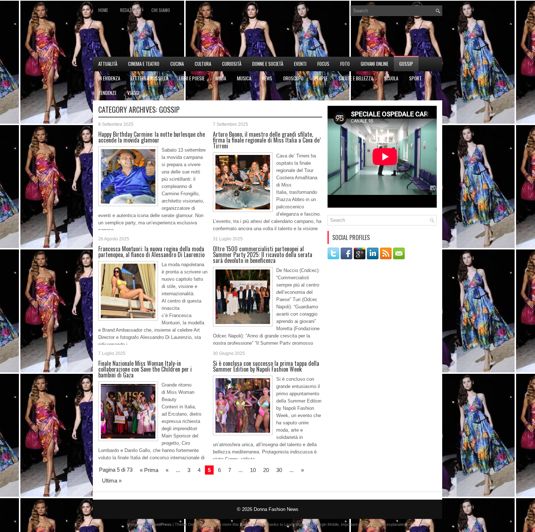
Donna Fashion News (276, 509)
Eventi (300, 63)
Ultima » (112, 480)
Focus (323, 63)
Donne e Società (267, 63)
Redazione (129, 10)
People (321, 78)
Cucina (177, 63)
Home (103, 10)
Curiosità (231, 63)
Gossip (406, 63)
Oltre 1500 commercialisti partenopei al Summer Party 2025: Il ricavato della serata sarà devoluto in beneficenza (262, 254)
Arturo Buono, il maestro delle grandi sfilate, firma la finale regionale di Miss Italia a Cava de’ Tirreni (267, 140)
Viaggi (133, 92)
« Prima (149, 470)
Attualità (107, 63)
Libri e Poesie (192, 78)
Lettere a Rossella (149, 78)
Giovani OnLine (374, 63)
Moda (220, 78)
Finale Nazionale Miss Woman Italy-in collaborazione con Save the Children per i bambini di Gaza (145, 369)
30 (279, 470)
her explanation (393, 524)
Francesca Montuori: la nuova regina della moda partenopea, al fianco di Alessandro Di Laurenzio (151, 251)
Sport (415, 78)
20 (266, 470)
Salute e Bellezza (355, 78)
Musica (244, 78)
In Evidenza (109, 78)
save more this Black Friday (237, 524)
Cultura (203, 63)
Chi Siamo (160, 10)
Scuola (391, 78)
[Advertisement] (357, 38)
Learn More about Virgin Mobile (311, 524)
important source (356, 524)
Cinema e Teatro (143, 63)
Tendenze (107, 92)
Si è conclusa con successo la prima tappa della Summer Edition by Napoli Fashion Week (266, 366)
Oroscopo (293, 78)
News (267, 78)
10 (253, 470)
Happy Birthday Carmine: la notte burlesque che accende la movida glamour (151, 137)
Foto (345, 63)
